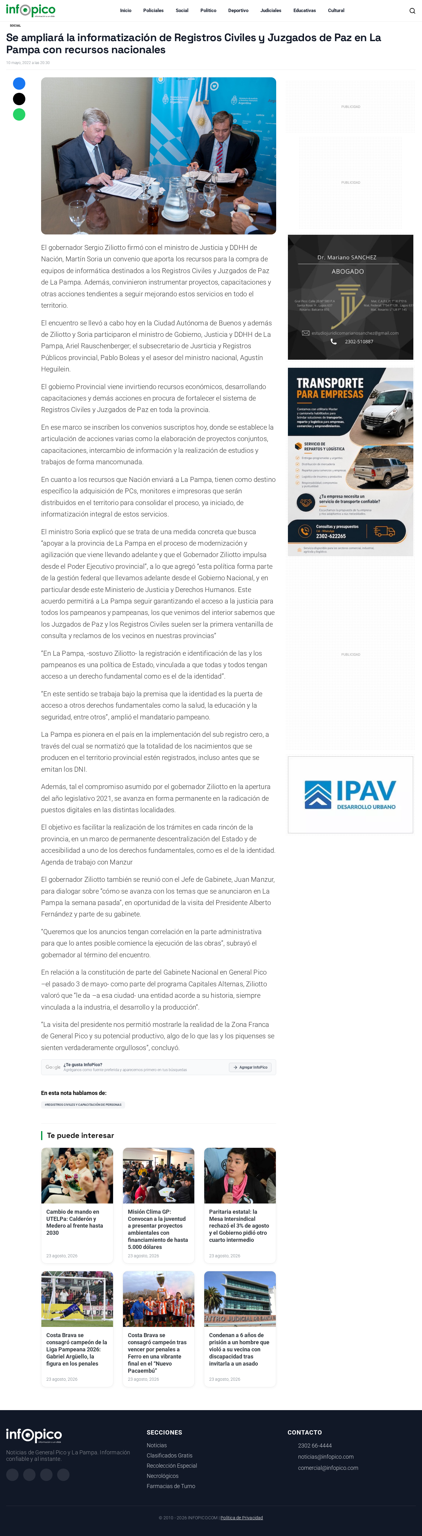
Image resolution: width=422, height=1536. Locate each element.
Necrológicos (163, 1476)
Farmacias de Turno (171, 1486)
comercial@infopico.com (328, 1468)
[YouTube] (63, 1475)
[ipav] (350, 795)
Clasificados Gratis (169, 1455)
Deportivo (238, 10)
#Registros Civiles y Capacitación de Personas (83, 1105)
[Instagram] (29, 1475)
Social (182, 10)
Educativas (304, 10)
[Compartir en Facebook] (19, 83)
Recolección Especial (172, 1466)
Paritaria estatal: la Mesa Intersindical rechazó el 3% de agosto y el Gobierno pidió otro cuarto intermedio (239, 1226)
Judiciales (270, 10)
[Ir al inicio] (30, 10)
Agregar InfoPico (253, 1067)
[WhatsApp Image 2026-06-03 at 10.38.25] (350, 462)
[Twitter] (46, 1475)
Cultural (336, 10)
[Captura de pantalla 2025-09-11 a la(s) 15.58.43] (350, 297)
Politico (208, 10)
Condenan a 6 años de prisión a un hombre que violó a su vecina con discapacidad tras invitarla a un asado (239, 1349)
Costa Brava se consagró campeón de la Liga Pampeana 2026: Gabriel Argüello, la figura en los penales (76, 1349)
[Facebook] (12, 1475)
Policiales (153, 10)
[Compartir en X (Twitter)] (19, 99)
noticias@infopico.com (326, 1457)
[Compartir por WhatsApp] (19, 114)
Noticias (157, 1445)
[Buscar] (412, 10)
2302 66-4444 (315, 1446)
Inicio (125, 10)
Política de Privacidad (242, 1518)
